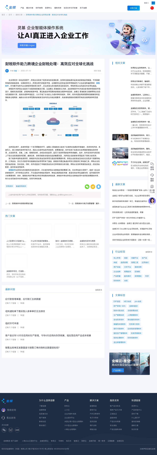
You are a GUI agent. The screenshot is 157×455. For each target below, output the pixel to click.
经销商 (137, 271)
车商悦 (61, 441)
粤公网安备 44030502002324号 (56, 449)
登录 (146, 3)
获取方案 (133, 8)
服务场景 (138, 267)
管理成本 (127, 271)
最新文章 (19, 14)
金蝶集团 (6, 441)
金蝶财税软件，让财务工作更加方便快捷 (141, 95)
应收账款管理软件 (134, 328)
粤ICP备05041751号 (36, 449)
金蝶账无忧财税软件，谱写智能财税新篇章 (141, 108)
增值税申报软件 (120, 324)
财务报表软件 (133, 338)
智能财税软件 (21, 186)
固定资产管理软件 (120, 333)
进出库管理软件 (120, 342)
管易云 (53, 441)
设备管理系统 (133, 310)
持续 (115, 262)
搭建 (126, 258)
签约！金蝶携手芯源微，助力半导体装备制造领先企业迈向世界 (64, 241)
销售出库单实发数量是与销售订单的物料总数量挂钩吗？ (32, 347)
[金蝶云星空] (129, 354)
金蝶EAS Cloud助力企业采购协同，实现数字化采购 (132, 229)
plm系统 (138, 301)
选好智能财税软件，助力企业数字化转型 (141, 135)
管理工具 (134, 262)
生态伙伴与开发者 (70, 8)
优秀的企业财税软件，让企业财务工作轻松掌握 (141, 68)
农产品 (144, 258)
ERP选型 (117, 301)
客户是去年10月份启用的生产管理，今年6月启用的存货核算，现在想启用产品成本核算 (48, 335)
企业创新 (117, 271)
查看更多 (98, 290)
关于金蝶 (83, 8)
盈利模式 (127, 276)
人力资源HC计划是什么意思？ (16, 241)
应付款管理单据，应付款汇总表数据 (23, 299)
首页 (3, 14)
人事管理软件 (133, 315)
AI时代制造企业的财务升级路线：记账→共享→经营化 (132, 240)
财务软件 (117, 280)
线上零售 (117, 258)
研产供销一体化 (120, 306)
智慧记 (76, 441)
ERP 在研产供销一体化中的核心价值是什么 (128, 218)
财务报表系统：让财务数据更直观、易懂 (127, 212)
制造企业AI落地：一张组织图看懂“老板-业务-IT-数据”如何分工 (132, 190)
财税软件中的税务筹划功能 (22, 203)
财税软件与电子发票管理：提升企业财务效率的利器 (88, 203)
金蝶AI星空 (133, 306)
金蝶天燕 (92, 441)
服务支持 (57, 8)
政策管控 (138, 276)
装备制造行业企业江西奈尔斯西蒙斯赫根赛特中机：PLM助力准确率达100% (132, 207)
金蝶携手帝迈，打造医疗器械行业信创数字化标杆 (16, 271)
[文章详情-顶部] (78, 21)
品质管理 (124, 262)
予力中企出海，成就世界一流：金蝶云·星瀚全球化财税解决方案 (141, 162)
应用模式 (145, 262)
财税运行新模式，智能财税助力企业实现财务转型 (141, 81)
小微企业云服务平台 (29, 441)
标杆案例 (39, 8)
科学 (147, 276)
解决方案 (29, 8)
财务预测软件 (136, 333)
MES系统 (127, 301)
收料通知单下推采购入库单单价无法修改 (25, 311)
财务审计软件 (134, 324)
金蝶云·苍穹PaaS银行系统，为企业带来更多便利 (131, 196)
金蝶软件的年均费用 (87, 241)
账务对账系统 (119, 310)
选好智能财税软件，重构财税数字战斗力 (141, 149)
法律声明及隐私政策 (147, 449)
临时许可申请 (12, 323)
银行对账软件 (119, 328)
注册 (153, 3)
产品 (22, 8)
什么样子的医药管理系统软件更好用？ (40, 241)
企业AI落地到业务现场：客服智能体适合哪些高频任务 (132, 234)
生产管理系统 (119, 315)
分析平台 (127, 267)
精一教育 (101, 441)
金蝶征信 (120, 441)
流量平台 (134, 258)
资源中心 (48, 8)
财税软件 (9, 186)
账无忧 (68, 441)
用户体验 (117, 267)
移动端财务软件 (134, 319)
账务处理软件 (119, 338)
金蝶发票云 (44, 441)
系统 (126, 280)
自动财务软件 (119, 319)
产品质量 (117, 276)
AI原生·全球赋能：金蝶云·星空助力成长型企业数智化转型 (132, 223)
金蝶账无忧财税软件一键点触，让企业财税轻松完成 (141, 122)
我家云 (83, 441)
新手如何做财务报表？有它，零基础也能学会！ (130, 201)
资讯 (10, 14)
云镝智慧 (111, 441)
